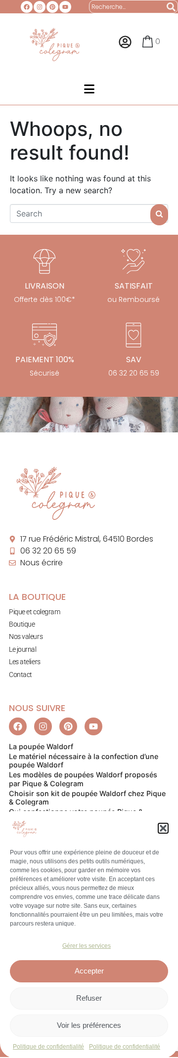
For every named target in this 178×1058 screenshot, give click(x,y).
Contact (20, 674)
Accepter (89, 971)
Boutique (22, 624)
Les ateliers (25, 662)
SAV (133, 359)
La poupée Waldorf (41, 746)
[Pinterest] (52, 7)
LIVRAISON (44, 286)
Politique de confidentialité (48, 1046)
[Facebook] (27, 7)
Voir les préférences (89, 1025)
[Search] (171, 6)
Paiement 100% (44, 359)
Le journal (23, 649)
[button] (163, 828)
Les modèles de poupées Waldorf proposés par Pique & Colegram (83, 778)
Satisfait (134, 286)
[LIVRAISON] (44, 261)
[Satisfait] (133, 261)
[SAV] (133, 335)
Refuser (89, 998)
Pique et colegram (34, 612)
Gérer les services (86, 945)
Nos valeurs (26, 636)
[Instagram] (39, 7)
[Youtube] (65, 7)
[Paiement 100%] (44, 335)
